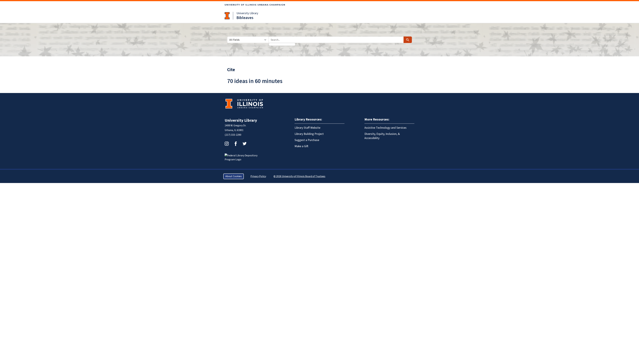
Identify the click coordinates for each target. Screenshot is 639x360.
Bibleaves (244, 18)
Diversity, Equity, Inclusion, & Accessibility (382, 136)
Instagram (227, 144)
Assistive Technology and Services (385, 128)
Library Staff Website (307, 128)
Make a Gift (301, 146)
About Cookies (233, 176)
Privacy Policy (258, 176)
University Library (247, 13)
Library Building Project (309, 134)
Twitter (245, 144)
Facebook (236, 144)
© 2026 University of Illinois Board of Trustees (299, 176)
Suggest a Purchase (307, 140)
